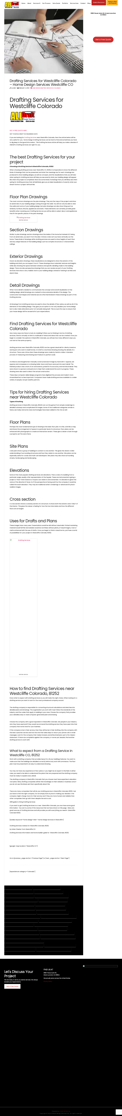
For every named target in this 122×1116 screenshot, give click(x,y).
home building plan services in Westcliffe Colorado (58, 937)
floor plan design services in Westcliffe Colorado (57, 933)
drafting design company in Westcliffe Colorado (51, 925)
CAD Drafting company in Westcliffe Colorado (20, 912)
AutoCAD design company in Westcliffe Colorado (51, 896)
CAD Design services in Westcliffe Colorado (51, 908)
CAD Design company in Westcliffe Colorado (20, 908)
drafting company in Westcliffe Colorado (19, 925)
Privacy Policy (48, 981)
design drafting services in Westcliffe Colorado (55, 921)
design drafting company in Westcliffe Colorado (21, 921)
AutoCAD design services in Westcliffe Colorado (21, 900)
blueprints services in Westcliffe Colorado (50, 904)
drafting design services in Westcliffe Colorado (21, 929)
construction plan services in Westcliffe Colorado (58, 916)
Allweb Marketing (64, 1111)
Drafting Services (30, 137)
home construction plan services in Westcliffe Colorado (24, 945)
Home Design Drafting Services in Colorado (46, 88)
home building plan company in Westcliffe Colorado (22, 937)
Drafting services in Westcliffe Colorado (49, 892)
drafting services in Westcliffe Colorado (53, 929)
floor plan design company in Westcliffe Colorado (22, 933)
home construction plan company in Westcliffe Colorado (24, 941)
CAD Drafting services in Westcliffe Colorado (52, 912)
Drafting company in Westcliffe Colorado (19, 892)
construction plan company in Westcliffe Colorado (22, 916)
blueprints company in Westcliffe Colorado (19, 904)
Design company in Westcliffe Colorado (18, 888)
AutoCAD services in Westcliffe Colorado (53, 900)
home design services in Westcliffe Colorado (20, 949)
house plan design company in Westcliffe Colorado (54, 949)
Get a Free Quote (103, 39)
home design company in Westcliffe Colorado (60, 945)
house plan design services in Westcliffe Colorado (22, 953)
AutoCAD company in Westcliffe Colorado (19, 896)
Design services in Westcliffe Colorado (46, 888)
